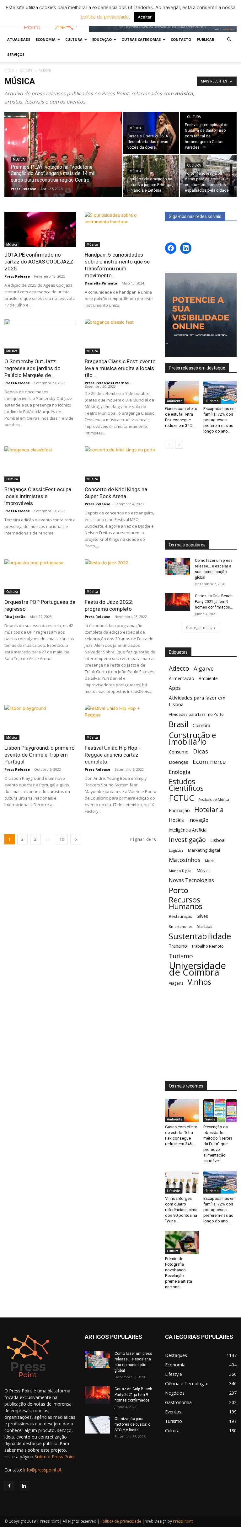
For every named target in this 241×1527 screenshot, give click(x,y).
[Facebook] (9, 1486)
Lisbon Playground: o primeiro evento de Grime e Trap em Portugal (39, 755)
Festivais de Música (213, 799)
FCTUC (181, 798)
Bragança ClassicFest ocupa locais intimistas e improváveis (37, 496)
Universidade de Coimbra (197, 969)
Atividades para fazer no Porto (196, 714)
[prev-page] (169, 445)
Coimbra (201, 725)
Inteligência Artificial (188, 830)
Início (9, 70)
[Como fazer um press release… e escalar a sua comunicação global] (177, 566)
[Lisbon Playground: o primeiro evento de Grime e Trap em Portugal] (40, 722)
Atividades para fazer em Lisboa (197, 700)
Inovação (198, 820)
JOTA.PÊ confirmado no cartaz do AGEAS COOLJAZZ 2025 (38, 262)
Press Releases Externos (107, 382)
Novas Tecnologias (191, 880)
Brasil (178, 724)
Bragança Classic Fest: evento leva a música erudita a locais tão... (120, 368)
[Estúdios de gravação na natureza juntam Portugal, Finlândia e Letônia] (151, 176)
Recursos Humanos (185, 903)
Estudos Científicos (186, 784)
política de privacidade (105, 17)
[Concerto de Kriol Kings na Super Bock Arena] (120, 464)
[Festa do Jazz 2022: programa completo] (120, 577)
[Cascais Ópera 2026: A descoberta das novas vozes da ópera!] (151, 133)
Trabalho (178, 946)
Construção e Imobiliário (192, 738)
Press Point (183, 1521)
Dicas (200, 751)
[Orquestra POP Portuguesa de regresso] (40, 577)
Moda (210, 860)
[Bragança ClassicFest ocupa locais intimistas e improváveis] (40, 464)
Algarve (204, 668)
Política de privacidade (120, 1521)
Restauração (180, 916)
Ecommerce (209, 761)
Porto (178, 890)
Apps (175, 688)
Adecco (179, 668)
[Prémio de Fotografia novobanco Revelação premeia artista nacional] (182, 1242)
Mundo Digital (180, 870)
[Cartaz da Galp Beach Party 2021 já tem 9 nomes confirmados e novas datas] (177, 602)
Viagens (176, 983)
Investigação (187, 839)
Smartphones (181, 926)
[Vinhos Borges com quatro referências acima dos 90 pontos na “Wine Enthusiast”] (182, 1182)
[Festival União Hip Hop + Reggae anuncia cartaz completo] (120, 722)
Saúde (210, 1119)
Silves (202, 916)
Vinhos (199, 982)
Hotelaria (209, 809)
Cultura (26, 70)
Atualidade (18, 39)
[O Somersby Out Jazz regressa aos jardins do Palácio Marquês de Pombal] (40, 336)
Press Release (23, 188)
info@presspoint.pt (42, 1470)
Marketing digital (204, 850)
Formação (179, 810)
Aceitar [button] (145, 16)
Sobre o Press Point (55, 1457)
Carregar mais (199, 627)
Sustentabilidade (200, 936)
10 (62, 839)
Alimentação (181, 678)
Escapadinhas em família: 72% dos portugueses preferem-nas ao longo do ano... (219, 420)
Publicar (205, 39)
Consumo (179, 752)
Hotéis (176, 820)
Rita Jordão (14, 616)
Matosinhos (185, 860)
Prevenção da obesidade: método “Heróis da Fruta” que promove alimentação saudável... (217, 1144)
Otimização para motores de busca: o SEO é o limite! (132, 1424)
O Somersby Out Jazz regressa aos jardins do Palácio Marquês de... (32, 368)
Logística (176, 850)
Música (19, 159)
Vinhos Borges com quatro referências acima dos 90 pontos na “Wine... (181, 1209)
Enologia (179, 772)
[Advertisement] (200, 495)
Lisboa (217, 840)
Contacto (181, 39)
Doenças (178, 762)
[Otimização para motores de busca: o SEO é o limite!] (97, 1425)
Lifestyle (173, 1191)
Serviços (15, 54)
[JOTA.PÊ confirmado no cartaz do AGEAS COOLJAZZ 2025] (40, 229)
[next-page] (75, 839)
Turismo (212, 401)
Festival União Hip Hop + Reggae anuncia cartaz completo (113, 755)
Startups (204, 926)
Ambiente (174, 401)
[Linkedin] (24, 1486)
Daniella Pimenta (101, 283)
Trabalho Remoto (207, 946)
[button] (229, 40)
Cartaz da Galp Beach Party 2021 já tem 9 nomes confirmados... (214, 601)
